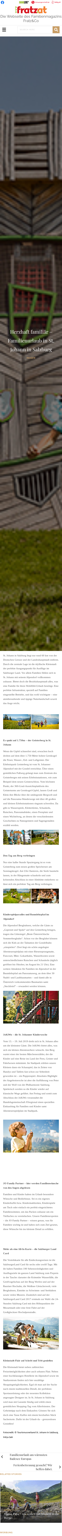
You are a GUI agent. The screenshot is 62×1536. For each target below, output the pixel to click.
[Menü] (4, 30)
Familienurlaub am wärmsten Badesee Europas (28, 1456)
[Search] (56, 29)
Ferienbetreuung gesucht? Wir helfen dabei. (32, 1467)
